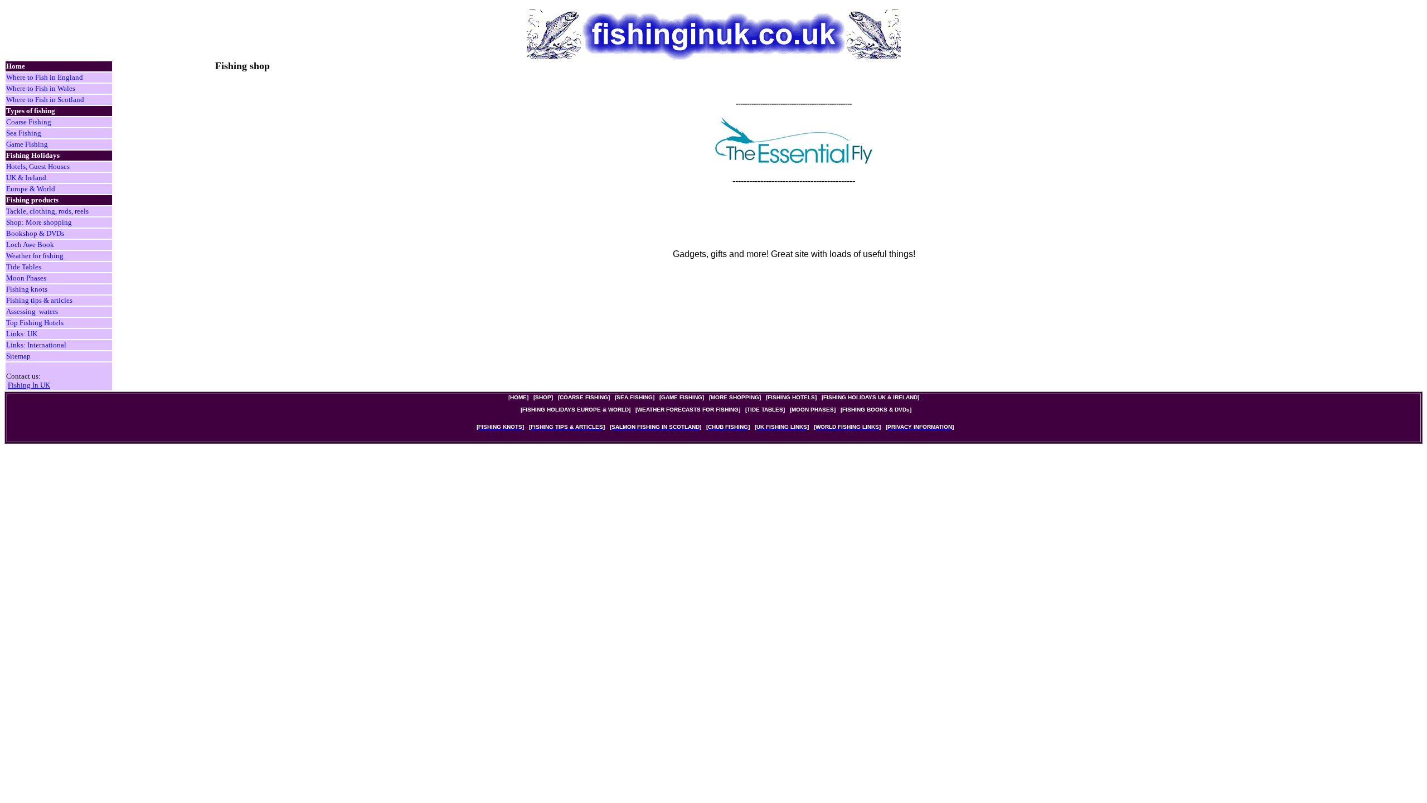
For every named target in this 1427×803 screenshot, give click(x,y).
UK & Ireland (26, 177)
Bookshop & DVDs (35, 233)
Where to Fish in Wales (40, 88)
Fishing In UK (29, 385)
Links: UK (21, 334)
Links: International (36, 345)
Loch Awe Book (30, 244)
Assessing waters (32, 311)
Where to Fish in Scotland (45, 99)
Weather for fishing (35, 255)
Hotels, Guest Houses (38, 166)
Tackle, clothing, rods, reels (47, 211)
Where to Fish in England (44, 77)
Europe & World (30, 189)
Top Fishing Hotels (35, 322)
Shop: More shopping (39, 222)
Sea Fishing (23, 133)
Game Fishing (27, 144)
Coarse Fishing (28, 122)
